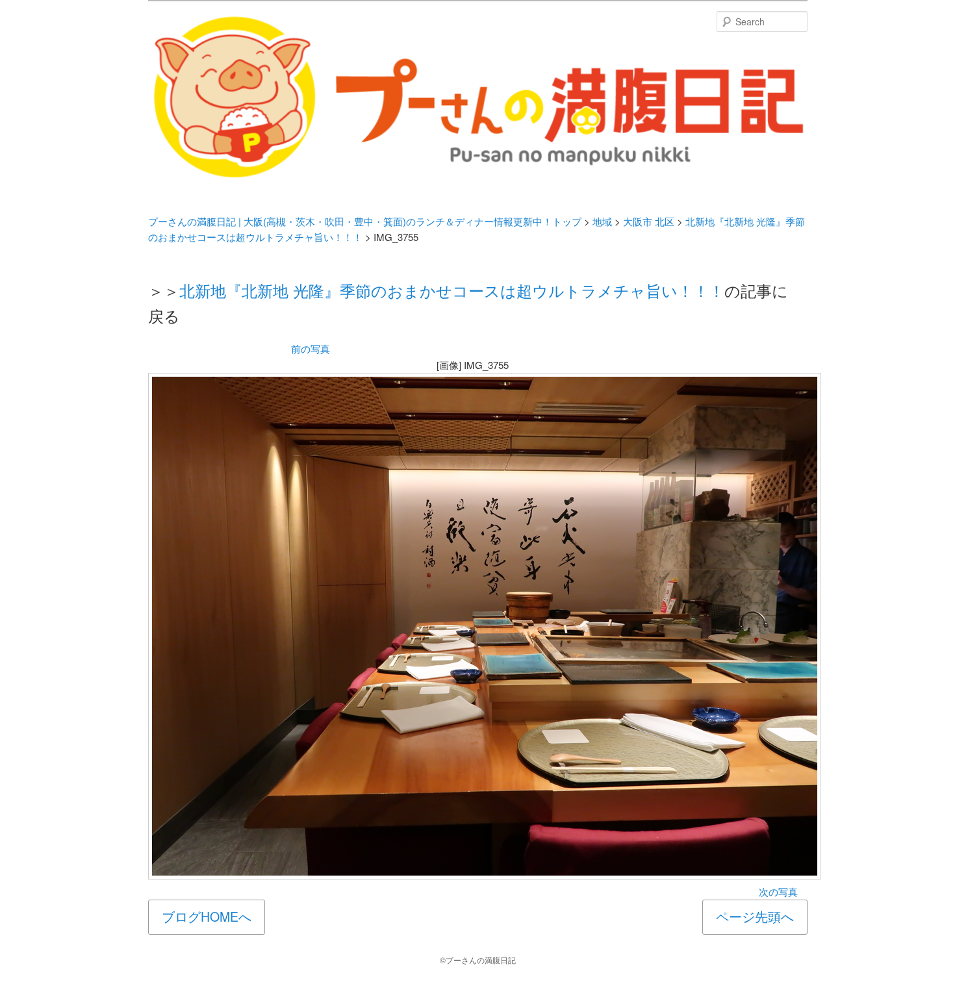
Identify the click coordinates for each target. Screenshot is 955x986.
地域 (602, 221)
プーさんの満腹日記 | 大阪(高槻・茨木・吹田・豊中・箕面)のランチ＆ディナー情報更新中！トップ (364, 221)
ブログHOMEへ (206, 916)
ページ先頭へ (755, 916)
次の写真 (778, 891)
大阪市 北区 (648, 221)
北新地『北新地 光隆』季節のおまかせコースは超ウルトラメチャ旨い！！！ (451, 290)
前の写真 (310, 348)
